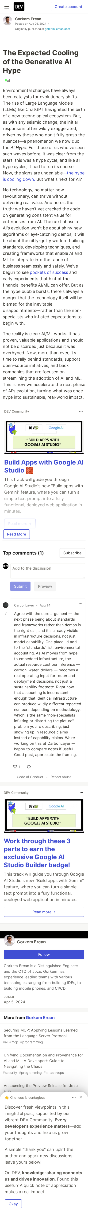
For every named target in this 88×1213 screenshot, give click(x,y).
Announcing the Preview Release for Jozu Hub (40, 1091)
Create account (68, 6)
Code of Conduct (30, 777)
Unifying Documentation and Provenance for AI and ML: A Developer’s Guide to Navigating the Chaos (43, 1064)
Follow (44, 954)
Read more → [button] (44, 912)
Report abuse (61, 777)
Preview (45, 586)
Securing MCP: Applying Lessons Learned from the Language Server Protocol (40, 1036)
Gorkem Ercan (28, 18)
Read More (16, 534)
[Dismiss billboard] (81, 1097)
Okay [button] (13, 1203)
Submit (20, 586)
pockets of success (49, 272)
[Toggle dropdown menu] (81, 411)
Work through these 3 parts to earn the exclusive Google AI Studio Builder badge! (37, 853)
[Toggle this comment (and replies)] (6, 613)
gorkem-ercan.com (57, 29)
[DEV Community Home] (19, 6)
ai (7, 80)
